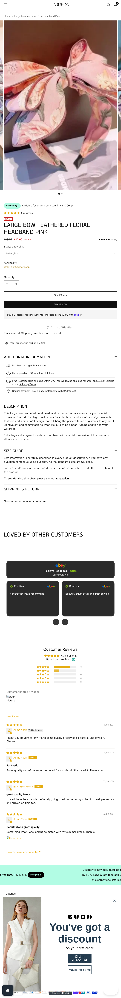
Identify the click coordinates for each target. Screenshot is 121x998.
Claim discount (79, 958)
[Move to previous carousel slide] (107, 514)
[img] (14, 725)
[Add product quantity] (16, 284)
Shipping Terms (27, 384)
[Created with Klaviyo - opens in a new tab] (60, 993)
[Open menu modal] (5, 5)
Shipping (26, 333)
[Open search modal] (108, 5)
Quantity (9, 277)
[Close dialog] (114, 900)
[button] (12, 213)
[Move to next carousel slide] (114, 514)
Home (7, 16)
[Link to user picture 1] (14, 843)
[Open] (7, 990)
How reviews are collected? (23, 852)
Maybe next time (80, 969)
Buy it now (60, 304)
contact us (39, 501)
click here (49, 373)
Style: (14, 246)
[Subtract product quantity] (7, 284)
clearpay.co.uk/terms (108, 879)
